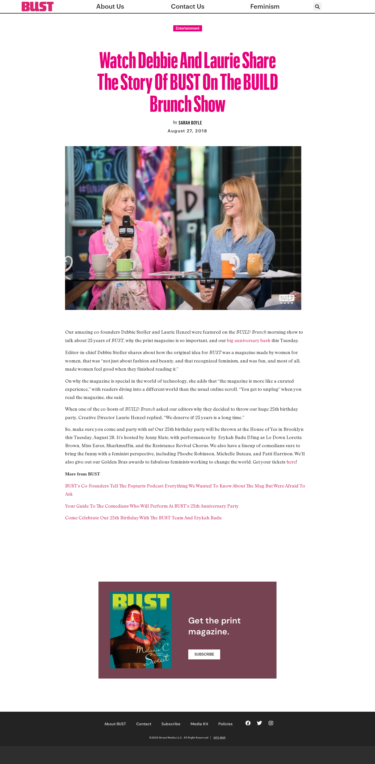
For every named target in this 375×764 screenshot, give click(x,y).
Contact (143, 724)
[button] (317, 6)
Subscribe (170, 724)
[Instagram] (271, 723)
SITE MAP (220, 737)
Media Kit (199, 724)
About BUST (115, 724)
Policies (225, 724)
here (291, 462)
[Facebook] (248, 723)
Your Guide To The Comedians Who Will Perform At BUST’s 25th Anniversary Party (152, 506)
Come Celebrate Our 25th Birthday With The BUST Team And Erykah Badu (143, 517)
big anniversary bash (248, 340)
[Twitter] (259, 723)
